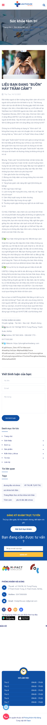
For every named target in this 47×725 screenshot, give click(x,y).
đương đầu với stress (12, 485)
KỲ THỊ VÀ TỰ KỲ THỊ (33, 485)
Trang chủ (8, 436)
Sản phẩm (8, 449)
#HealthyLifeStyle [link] (9, 350)
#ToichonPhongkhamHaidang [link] (34, 356)
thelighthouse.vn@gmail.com (22, 601)
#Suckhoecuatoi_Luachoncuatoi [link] (14, 353)
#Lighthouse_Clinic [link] (9, 348)
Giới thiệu (8, 441)
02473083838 (17, 594)
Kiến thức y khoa (11, 453)
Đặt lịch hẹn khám (23, 529)
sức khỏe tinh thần (11, 490)
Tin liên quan (8, 468)
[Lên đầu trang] (31, 718)
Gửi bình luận (11, 418)
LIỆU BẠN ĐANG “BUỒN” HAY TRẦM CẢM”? (22, 86)
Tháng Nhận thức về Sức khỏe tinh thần (19, 495)
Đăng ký (23, 555)
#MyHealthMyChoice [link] (25, 350)
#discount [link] (26, 348)
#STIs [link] (19, 348)
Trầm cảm (8, 500)
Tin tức (7, 458)
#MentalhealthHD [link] (9, 359)
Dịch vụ (7, 445)
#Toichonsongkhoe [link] (35, 353)
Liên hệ (7, 462)
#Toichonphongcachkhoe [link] (12, 356)
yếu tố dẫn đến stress (24, 500)
